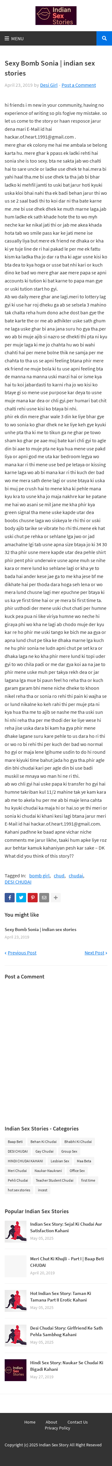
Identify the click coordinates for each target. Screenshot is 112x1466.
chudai (76, 876)
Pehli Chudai (18, 1180)
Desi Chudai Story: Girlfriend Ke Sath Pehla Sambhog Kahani (66, 1331)
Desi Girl (49, 85)
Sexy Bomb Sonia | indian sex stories (40, 929)
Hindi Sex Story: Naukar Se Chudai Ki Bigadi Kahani (66, 1366)
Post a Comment (79, 85)
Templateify (57, 1455)
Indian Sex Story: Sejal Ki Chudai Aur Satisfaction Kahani (66, 1227)
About (51, 1422)
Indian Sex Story (54, 1445)
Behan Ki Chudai (43, 1141)
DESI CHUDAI (18, 882)
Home (29, 1422)
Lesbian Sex (60, 1161)
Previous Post (22, 953)
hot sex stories (19, 1190)
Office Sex (77, 1170)
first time (88, 1180)
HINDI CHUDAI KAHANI (25, 1161)
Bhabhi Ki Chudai (78, 1141)
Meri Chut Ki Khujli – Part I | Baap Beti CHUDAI (67, 1262)
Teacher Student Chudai (54, 1180)
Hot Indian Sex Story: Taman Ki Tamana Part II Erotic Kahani (60, 1296)
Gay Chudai (44, 1151)
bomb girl (39, 876)
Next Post (94, 953)
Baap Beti (15, 1141)
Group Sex (69, 1151)
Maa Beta (84, 1161)
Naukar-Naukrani (48, 1170)
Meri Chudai (17, 1170)
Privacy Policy (57, 1428)
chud (59, 876)
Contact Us (78, 1422)
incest (42, 1190)
